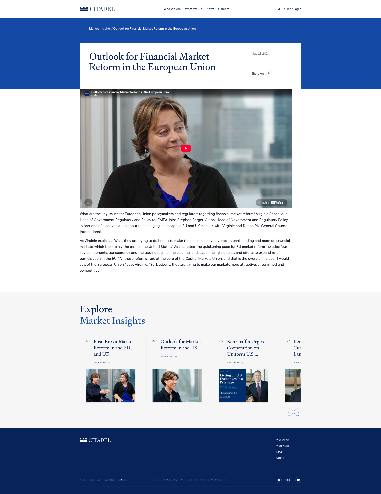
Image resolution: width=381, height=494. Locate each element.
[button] (269, 73)
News (210, 9)
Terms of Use (94, 480)
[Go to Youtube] (298, 480)
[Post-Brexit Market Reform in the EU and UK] (108, 371)
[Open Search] (279, 9)
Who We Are (172, 9)
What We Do (193, 9)
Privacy (83, 480)
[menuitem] (172, 9)
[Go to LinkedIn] (279, 480)
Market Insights (100, 29)
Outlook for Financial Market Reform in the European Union (154, 29)
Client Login (292, 9)
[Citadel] (97, 9)
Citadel (95, 440)
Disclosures (122, 480)
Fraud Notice (108, 480)
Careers (223, 9)
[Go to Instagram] (288, 480)
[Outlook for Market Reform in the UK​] (174, 371)
